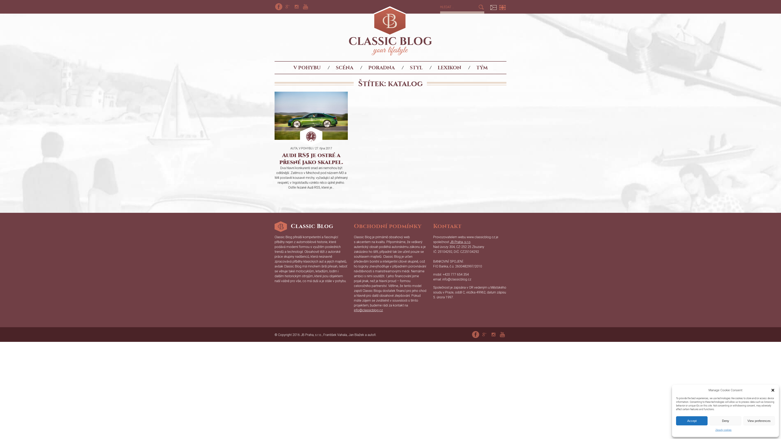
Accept (692, 421)
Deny (725, 421)
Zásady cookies (723, 430)
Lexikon (449, 68)
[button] (773, 390)
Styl (416, 68)
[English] (502, 7)
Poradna (381, 68)
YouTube (305, 7)
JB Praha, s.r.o (460, 242)
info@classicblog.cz (368, 310)
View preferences (759, 421)
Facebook (279, 7)
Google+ (288, 7)
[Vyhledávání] (459, 7)
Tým (482, 68)
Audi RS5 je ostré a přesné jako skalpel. (311, 159)
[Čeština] (493, 7)
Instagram (296, 7)
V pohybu (307, 68)
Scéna (344, 68)
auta (294, 148)
